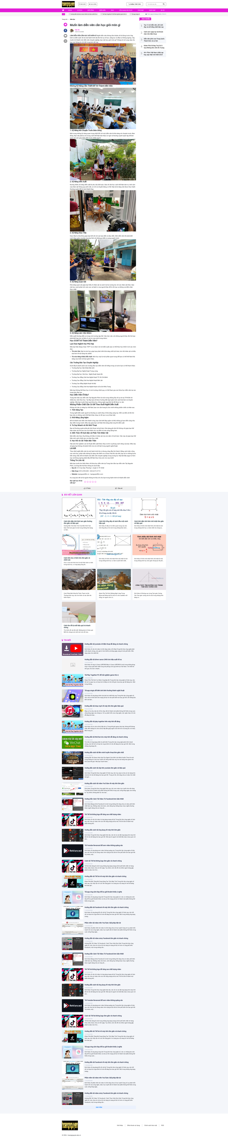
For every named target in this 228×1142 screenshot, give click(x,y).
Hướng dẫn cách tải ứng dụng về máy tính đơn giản (102, 830)
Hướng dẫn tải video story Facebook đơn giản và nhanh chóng (106, 938)
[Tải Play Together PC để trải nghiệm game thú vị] (72, 680)
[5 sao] (95, 482)
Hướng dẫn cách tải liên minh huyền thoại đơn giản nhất (104, 752)
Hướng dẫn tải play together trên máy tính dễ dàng (102, 721)
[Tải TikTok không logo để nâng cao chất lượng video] (72, 819)
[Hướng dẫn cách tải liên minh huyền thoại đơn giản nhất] (72, 757)
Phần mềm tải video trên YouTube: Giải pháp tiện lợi (103, 923)
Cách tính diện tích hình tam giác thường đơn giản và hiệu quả (78, 522)
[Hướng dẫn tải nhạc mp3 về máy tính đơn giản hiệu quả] (72, 711)
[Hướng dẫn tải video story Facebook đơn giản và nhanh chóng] (72, 943)
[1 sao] (85, 482)
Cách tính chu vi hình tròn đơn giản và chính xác (77, 559)
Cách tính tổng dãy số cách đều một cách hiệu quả (113, 522)
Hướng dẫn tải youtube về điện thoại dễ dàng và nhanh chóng (106, 644)
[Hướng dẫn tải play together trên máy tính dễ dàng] (72, 726)
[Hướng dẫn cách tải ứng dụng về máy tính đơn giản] (72, 835)
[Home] (65, 24)
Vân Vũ (77, 30)
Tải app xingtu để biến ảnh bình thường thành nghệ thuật (119, 14)
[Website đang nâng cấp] (68, 4)
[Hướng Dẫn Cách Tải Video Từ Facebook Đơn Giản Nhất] (72, 804)
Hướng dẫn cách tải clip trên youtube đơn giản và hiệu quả (105, 768)
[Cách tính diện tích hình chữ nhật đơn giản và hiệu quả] (72, 1114)
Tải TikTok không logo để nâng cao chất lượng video (103, 814)
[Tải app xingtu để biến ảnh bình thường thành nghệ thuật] (72, 695)
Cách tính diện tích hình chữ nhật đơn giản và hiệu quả (149, 522)
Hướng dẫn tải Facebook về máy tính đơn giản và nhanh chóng (107, 907)
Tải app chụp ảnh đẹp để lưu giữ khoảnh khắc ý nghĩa (103, 892)
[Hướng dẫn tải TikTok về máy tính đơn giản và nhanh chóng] (72, 881)
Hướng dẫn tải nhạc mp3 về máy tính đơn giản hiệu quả (104, 706)
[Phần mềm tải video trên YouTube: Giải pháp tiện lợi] (72, 928)
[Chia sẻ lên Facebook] (65, 30)
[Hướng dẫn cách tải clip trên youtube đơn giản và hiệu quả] (72, 773)
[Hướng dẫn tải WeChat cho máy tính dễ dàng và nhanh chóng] (72, 742)
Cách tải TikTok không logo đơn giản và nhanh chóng (103, 861)
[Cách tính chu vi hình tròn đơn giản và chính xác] (72, 1129)
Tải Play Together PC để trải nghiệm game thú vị (88, 14)
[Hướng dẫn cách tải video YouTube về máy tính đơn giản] (72, 788)
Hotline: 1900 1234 (135, 4)
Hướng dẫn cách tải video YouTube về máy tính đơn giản (104, 783)
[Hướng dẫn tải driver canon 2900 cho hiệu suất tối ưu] (72, 664)
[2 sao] (88, 482)
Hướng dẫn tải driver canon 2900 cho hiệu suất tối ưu (103, 659)
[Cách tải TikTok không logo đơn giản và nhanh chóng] (72, 866)
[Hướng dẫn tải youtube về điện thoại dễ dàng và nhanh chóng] (72, 649)
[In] (65, 41)
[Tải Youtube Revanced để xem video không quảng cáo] (72, 850)
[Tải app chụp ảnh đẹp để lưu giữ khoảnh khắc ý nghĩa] (72, 897)
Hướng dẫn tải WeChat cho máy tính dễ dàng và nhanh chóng (106, 737)
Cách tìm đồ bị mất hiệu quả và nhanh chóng (77, 626)
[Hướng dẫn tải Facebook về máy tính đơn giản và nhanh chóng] (72, 912)
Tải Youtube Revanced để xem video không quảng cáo (104, 845)
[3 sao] (90, 482)
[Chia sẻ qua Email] (65, 36)
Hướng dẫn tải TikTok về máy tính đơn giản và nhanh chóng (105, 876)
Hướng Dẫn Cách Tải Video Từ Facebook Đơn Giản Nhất (104, 799)
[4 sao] (93, 482)
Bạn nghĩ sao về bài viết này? (76, 482)
